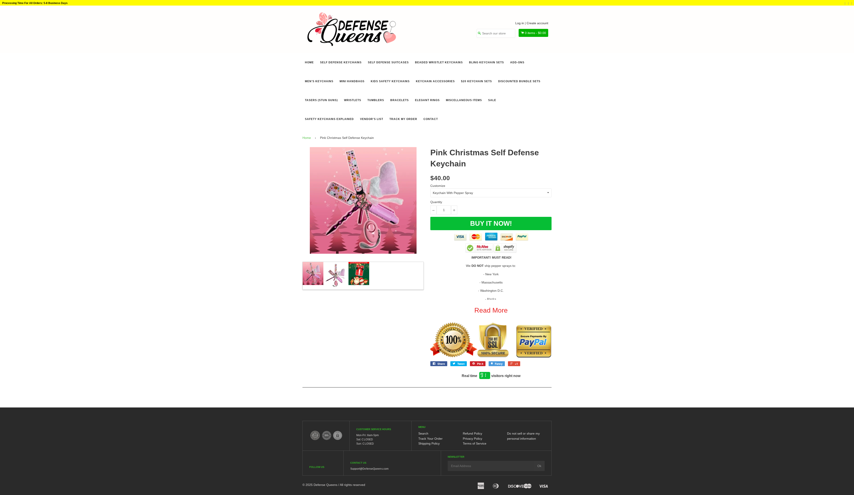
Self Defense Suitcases (388, 62)
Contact (430, 119)
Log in (519, 23)
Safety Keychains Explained (329, 119)
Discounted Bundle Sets (519, 81)
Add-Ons (517, 62)
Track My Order (403, 119)
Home (309, 62)
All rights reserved (352, 485)
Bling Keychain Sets (486, 62)
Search (423, 433)
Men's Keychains (319, 81)
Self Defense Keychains (341, 62)
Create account (537, 23)
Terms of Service (474, 443)
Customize (437, 186)
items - (535, 33)
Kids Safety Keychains (390, 81)
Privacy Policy (472, 438)
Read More (491, 310)
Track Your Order (430, 438)
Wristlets (352, 100)
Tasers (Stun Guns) (321, 100)
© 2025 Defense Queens (319, 485)
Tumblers (375, 100)
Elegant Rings (427, 100)
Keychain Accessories (435, 81)
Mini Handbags (352, 81)
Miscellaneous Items (464, 100)
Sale (492, 100)
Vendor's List (371, 119)
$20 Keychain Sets (476, 81)
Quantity (436, 202)
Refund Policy (472, 433)
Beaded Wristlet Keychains (439, 62)
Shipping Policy (429, 443)
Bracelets (399, 100)
